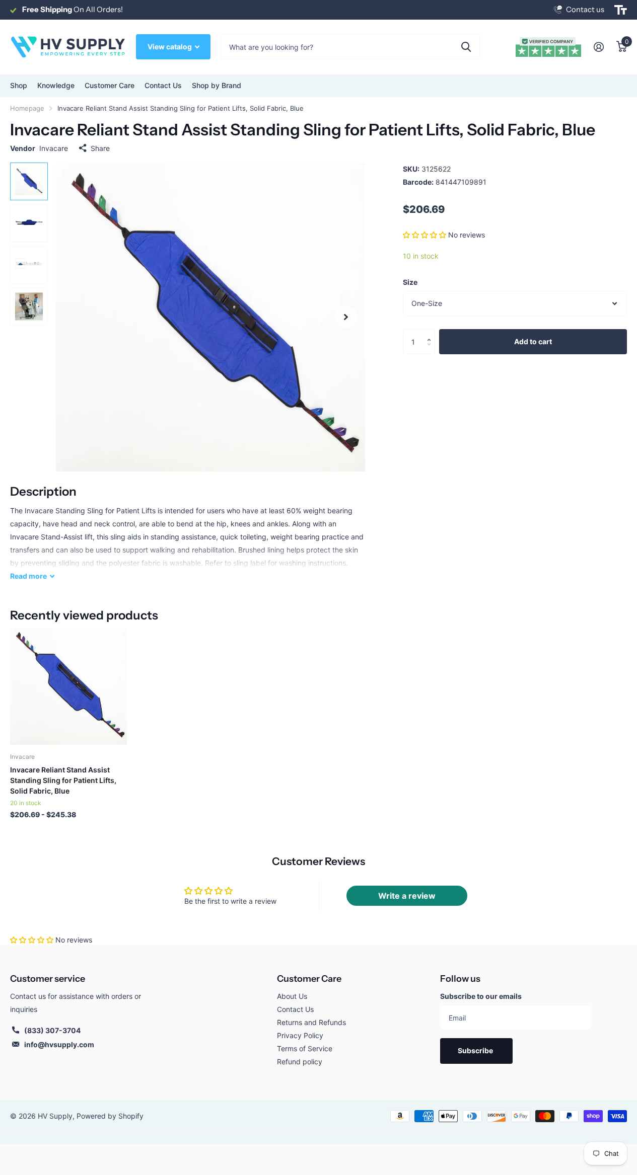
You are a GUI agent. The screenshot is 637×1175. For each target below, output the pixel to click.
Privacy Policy (300, 1035)
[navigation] (29, 181)
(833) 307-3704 (52, 1030)
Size (410, 282)
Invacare (53, 148)
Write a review (407, 896)
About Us (292, 996)
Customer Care (309, 978)
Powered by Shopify (110, 1116)
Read (28, 576)
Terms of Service (304, 1048)
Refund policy (299, 1061)
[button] (424, 234)
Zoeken (466, 46)
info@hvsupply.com (59, 1044)
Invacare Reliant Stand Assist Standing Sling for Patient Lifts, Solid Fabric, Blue (63, 780)
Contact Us (163, 85)
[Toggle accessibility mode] (620, 10)
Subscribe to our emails (481, 996)
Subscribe (476, 1050)
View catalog (170, 46)
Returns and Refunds (311, 1022)
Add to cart (533, 341)
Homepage (27, 108)
